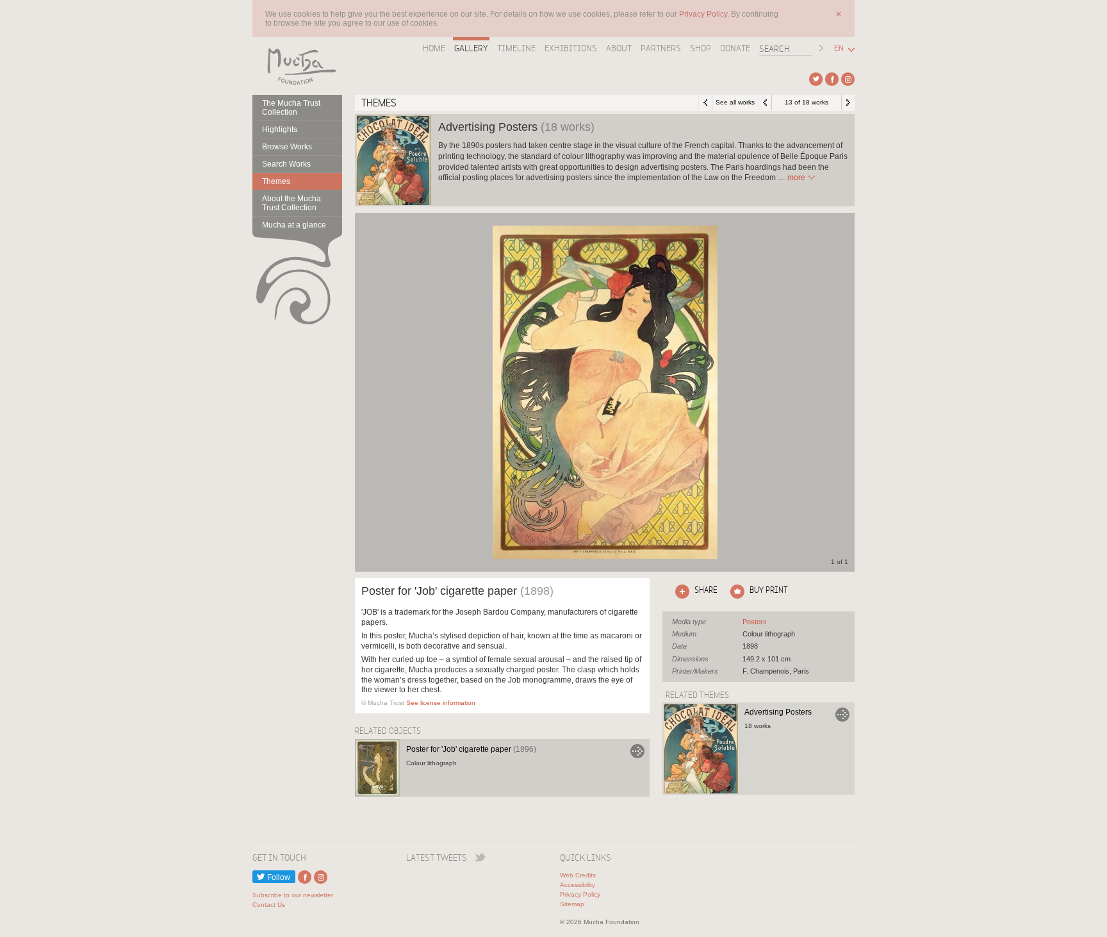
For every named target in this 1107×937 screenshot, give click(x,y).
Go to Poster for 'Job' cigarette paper (637, 751)
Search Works (286, 164)
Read (796, 177)
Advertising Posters (778, 712)
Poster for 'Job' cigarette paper (471, 749)
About (619, 48)
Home (434, 48)
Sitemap (572, 904)
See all (754, 622)
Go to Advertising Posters (842, 715)
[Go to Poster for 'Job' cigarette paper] (377, 767)
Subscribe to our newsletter (292, 895)
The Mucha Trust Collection (291, 108)
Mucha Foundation (297, 66)
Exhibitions (571, 48)
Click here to (694, 590)
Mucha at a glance (294, 224)
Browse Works (287, 146)
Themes (276, 181)
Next (848, 102)
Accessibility (577, 884)
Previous (764, 102)
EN (839, 48)
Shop (700, 48)
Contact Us (268, 904)
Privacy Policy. (705, 14)
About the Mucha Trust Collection (291, 203)
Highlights (279, 129)
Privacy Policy (580, 894)
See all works (735, 102)
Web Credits (578, 875)
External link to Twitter (816, 79)
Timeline (516, 48)
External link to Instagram (848, 79)
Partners (661, 48)
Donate (735, 48)
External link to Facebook (832, 79)
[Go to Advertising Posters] (701, 748)
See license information (440, 702)
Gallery (471, 48)
